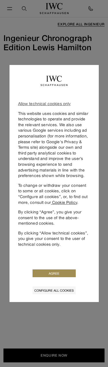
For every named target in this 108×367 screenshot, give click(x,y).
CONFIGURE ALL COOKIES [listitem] (54, 290)
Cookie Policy (64, 202)
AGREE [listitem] (54, 273)
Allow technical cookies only (44, 103)
